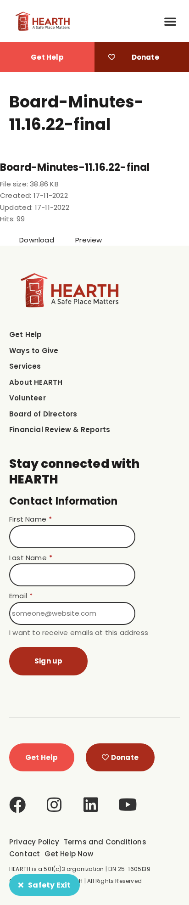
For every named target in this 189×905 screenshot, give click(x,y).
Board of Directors (43, 414)
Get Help (25, 334)
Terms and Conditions (105, 842)
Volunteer (27, 398)
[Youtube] (128, 805)
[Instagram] (54, 805)
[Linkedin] (91, 805)
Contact (24, 854)
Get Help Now (68, 854)
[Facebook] (17, 805)
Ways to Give (33, 350)
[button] (170, 21)
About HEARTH (35, 382)
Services (25, 366)
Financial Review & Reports (59, 429)
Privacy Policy (34, 842)
